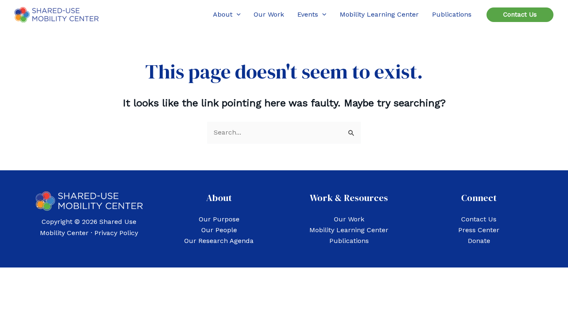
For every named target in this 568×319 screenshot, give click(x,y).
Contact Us (478, 219)
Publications (349, 241)
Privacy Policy (116, 233)
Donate (479, 241)
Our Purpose (219, 219)
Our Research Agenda (219, 241)
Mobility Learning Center (348, 230)
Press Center (478, 230)
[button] (236, 14)
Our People (219, 230)
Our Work (349, 219)
